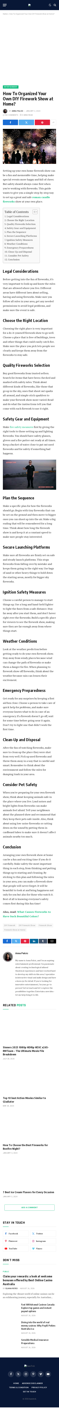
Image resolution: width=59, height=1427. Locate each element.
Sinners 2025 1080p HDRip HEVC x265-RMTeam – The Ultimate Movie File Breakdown (26, 1051)
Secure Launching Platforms (22, 235)
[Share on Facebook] (10, 122)
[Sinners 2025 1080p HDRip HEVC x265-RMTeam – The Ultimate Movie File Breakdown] (29, 1028)
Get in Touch (29, 1392)
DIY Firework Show (27, 925)
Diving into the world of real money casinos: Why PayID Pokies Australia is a (38, 1325)
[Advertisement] (29, 49)
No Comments (11, 115)
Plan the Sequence (16, 232)
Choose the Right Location (20, 220)
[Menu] (5, 5)
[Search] (54, 5)
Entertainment (10, 87)
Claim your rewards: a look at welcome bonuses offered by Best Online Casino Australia (28, 1280)
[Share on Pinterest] (42, 122)
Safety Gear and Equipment (21, 228)
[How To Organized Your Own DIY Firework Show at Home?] (29, 146)
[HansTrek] (29, 5)
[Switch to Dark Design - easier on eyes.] (50, 5)
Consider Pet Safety (18, 255)
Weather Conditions (17, 243)
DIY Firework (9, 925)
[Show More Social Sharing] (53, 122)
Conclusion (14, 259)
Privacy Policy (39, 1388)
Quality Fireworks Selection (21, 224)
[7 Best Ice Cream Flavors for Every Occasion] (29, 1173)
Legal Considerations (18, 216)
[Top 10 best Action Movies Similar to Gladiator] (29, 1079)
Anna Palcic (17, 111)
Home (5, 14)
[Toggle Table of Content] (33, 211)
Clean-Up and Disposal (20, 251)
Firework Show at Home (14, 930)
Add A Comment (29, 1207)
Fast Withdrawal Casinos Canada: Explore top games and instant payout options (38, 1308)
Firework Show (45, 925)
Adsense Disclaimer (32, 1383)
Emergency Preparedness (20, 247)
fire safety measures (21, 427)
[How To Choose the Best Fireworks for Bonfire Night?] (29, 1126)
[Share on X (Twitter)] (26, 122)
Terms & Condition (18, 1388)
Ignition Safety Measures (19, 239)
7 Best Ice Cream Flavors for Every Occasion (28, 1192)
